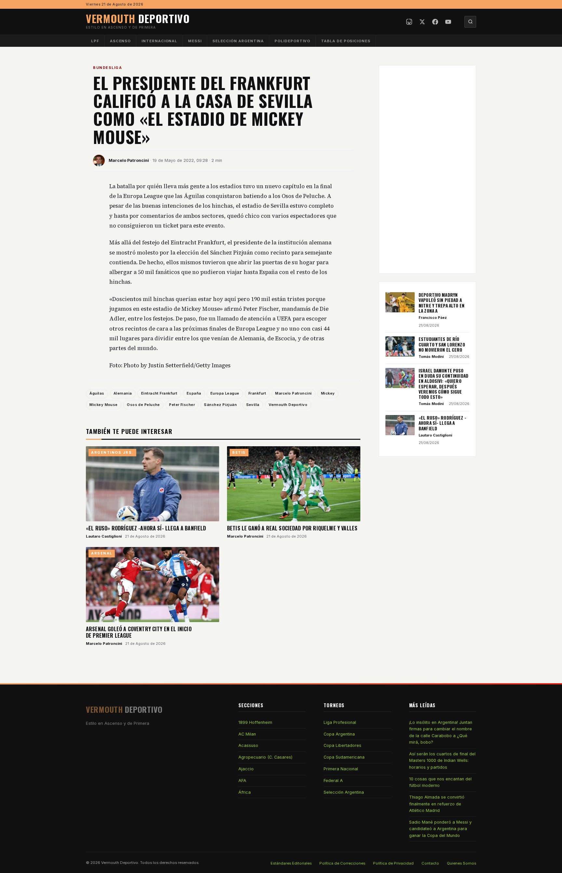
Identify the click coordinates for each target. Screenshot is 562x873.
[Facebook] (435, 22)
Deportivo (138, 18)
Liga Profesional (340, 722)
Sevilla (253, 404)
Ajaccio (246, 768)
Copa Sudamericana (344, 757)
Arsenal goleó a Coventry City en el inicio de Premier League (139, 632)
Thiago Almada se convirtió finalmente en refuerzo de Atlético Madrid (436, 804)
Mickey (328, 393)
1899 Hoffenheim (255, 722)
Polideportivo (292, 41)
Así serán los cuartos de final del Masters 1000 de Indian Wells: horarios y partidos (442, 760)
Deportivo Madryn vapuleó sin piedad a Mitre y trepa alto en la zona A (441, 303)
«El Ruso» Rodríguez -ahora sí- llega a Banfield (146, 528)
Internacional (159, 41)
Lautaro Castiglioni (104, 536)
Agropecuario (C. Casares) (265, 757)
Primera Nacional (341, 768)
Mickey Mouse (103, 404)
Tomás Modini (431, 356)
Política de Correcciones (342, 863)
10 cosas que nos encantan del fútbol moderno (440, 782)
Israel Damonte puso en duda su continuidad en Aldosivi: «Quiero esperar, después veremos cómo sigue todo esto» (443, 383)
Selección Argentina (238, 41)
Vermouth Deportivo (288, 404)
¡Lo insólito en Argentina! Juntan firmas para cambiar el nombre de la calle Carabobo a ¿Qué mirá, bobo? (440, 732)
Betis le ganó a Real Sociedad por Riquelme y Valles (292, 528)
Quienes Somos (461, 863)
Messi (195, 41)
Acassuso (248, 745)
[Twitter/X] (422, 22)
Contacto (430, 863)
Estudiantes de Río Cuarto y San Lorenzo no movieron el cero (442, 344)
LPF (95, 41)
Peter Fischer (182, 404)
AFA (242, 780)
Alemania (123, 393)
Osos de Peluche (143, 404)
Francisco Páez (433, 317)
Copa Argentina (339, 734)
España (194, 393)
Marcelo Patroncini (129, 160)
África (244, 792)
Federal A (333, 780)
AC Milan (247, 734)
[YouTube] (448, 22)
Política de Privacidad (393, 863)
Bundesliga (107, 67)
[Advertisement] (427, 169)
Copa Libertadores (342, 745)
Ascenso (120, 41)
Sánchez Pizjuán (220, 404)
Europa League (224, 393)
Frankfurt (257, 393)
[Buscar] (470, 22)
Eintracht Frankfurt (159, 393)
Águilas (96, 393)
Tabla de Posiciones (345, 41)
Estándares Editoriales (291, 863)
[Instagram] (409, 22)
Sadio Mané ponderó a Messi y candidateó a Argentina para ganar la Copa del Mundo (440, 829)
